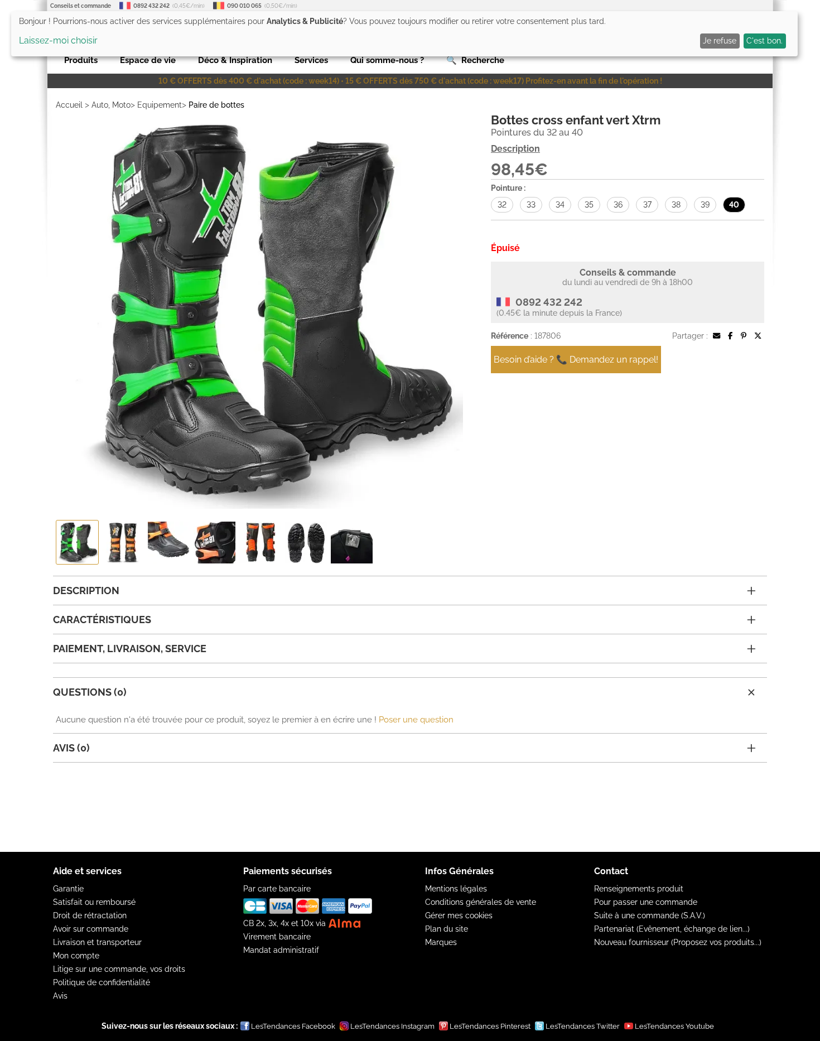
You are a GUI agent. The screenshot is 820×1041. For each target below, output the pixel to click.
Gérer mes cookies (459, 915)
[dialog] (404, 33)
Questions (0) (90, 692)
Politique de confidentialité (101, 982)
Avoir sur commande (90, 928)
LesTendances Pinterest (490, 1026)
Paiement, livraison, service (129, 648)
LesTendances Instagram (392, 1026)
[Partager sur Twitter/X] (757, 335)
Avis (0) (71, 748)
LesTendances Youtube (674, 1026)
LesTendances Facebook (293, 1026)
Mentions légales (456, 888)
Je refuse (719, 40)
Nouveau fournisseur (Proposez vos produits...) (677, 942)
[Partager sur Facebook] (730, 335)
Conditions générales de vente (480, 902)
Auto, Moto (111, 104)
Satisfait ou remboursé (94, 902)
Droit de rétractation (90, 915)
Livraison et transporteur (97, 942)
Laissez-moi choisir (58, 40)
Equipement (159, 104)
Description (515, 148)
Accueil (69, 104)
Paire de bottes (216, 104)
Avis (60, 995)
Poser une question (416, 720)
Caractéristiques (102, 619)
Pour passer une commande (645, 902)
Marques (441, 942)
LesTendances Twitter (583, 1026)
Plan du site (446, 928)
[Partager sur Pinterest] (743, 335)
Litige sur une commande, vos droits (119, 969)
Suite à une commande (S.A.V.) (649, 915)
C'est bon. (764, 40)
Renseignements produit (638, 888)
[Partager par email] (716, 335)
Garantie (68, 888)
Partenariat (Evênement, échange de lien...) (672, 928)
